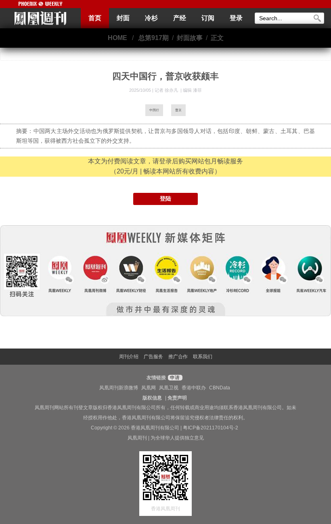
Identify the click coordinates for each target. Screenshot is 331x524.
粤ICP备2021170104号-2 (210, 428)
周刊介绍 (128, 356)
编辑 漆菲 (192, 90)
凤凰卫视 (168, 388)
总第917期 (153, 37)
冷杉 (151, 18)
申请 (174, 377)
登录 (236, 18)
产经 (179, 18)
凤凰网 (148, 388)
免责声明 (177, 398)
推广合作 (178, 356)
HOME (117, 37)
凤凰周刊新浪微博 (118, 388)
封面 (123, 18)
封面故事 (190, 37)
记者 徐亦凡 (167, 90)
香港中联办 (194, 388)
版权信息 (152, 398)
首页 (94, 18)
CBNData (219, 388)
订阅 (207, 18)
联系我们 (202, 356)
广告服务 (153, 356)
